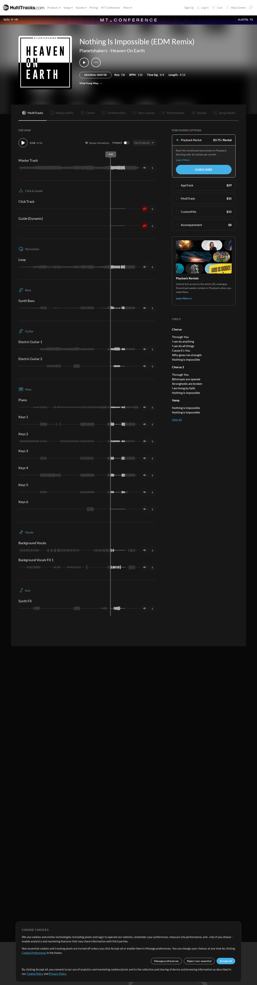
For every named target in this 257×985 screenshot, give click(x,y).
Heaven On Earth (128, 50)
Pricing (93, 7)
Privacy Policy (57, 973)
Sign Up (189, 7)
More (126, 7)
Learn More (182, 159)
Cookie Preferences (34, 952)
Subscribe (203, 169)
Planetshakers (93, 50)
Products (53, 7)
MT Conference (110, 7)
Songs (67, 7)
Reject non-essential (199, 961)
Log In (205, 7)
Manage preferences (166, 961)
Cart (220, 7)
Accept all (226, 961)
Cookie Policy (35, 973)
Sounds (80, 7)
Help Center (238, 7)
